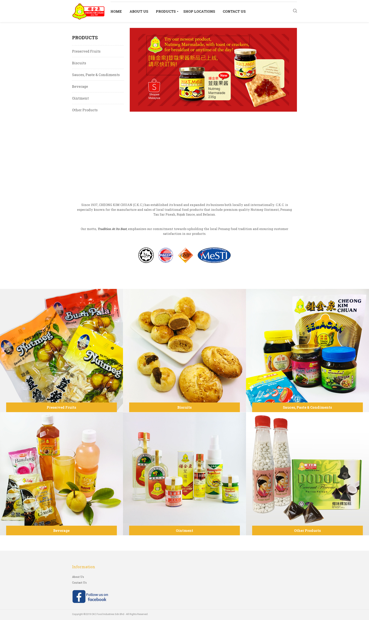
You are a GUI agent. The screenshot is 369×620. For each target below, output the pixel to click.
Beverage (80, 86)
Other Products (85, 110)
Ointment (80, 98)
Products (166, 11)
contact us (234, 11)
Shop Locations (199, 11)
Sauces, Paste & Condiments (96, 74)
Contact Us (79, 582)
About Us (139, 11)
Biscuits (79, 63)
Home (116, 11)
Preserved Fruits (86, 51)
